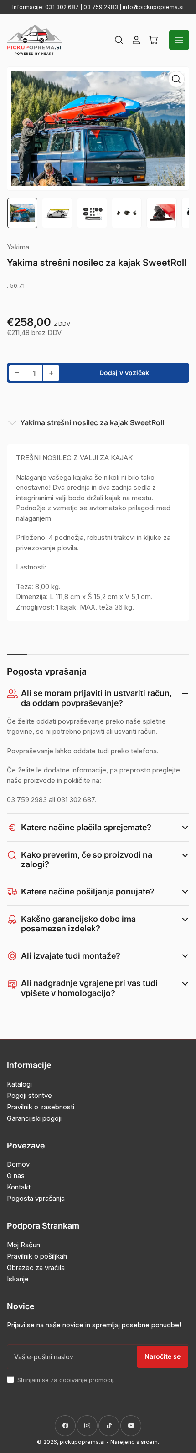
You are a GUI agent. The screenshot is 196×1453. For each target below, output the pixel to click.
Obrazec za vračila (36, 1267)
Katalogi (19, 1084)
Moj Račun (23, 1244)
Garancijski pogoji (34, 1118)
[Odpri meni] (179, 40)
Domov (18, 1164)
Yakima (18, 247)
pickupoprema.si (82, 1441)
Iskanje (18, 1279)
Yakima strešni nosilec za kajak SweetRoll (92, 422)
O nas (16, 1175)
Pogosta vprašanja (36, 1198)
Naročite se (162, 1356)
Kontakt (19, 1187)
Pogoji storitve (29, 1095)
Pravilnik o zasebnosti (40, 1106)
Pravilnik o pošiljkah (37, 1256)
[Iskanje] (119, 40)
